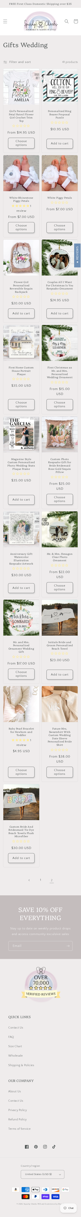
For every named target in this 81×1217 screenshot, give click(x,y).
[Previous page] (29, 880)
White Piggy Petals (59, 197)
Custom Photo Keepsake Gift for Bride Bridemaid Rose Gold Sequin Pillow (59, 465)
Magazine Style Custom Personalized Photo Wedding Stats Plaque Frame (21, 463)
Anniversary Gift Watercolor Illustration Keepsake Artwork (21, 558)
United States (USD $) (38, 1174)
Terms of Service (19, 1129)
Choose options (21, 143)
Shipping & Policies (21, 1065)
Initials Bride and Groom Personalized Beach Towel (60, 645)
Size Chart (15, 1046)
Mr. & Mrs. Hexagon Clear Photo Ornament (60, 557)
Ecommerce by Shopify (54, 1204)
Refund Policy (17, 1119)
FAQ (11, 1037)
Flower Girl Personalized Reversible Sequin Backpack (21, 286)
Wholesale (15, 1055)
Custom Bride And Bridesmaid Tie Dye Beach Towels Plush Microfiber (21, 831)
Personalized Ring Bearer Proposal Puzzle (59, 114)
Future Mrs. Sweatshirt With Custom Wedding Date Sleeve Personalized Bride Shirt (60, 736)
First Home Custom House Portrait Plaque (21, 370)
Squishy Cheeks (30, 1204)
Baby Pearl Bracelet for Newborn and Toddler (21, 732)
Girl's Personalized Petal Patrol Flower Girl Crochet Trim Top (21, 115)
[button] (5, 21)
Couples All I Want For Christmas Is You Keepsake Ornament (59, 285)
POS (39, 1204)
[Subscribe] (67, 946)
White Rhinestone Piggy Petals (21, 199)
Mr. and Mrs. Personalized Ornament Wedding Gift (21, 646)
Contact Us (15, 1027)
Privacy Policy (17, 1110)
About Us (14, 1091)
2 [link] (52, 880)
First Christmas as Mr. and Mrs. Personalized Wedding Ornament (60, 372)
